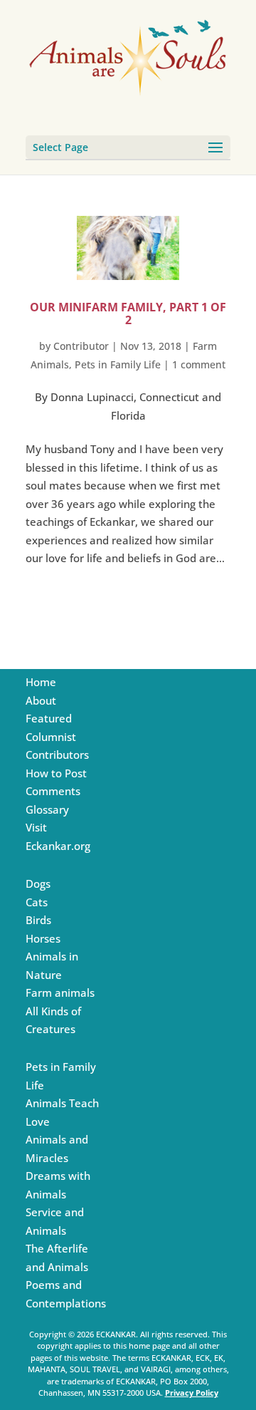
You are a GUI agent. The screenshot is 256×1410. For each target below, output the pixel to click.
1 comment (198, 364)
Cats (37, 902)
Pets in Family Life (118, 364)
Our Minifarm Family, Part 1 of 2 (128, 313)
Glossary (47, 809)
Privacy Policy (191, 1392)
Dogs (38, 883)
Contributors (57, 754)
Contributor (81, 346)
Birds (38, 920)
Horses (43, 938)
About (41, 700)
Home (41, 682)
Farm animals (60, 992)
